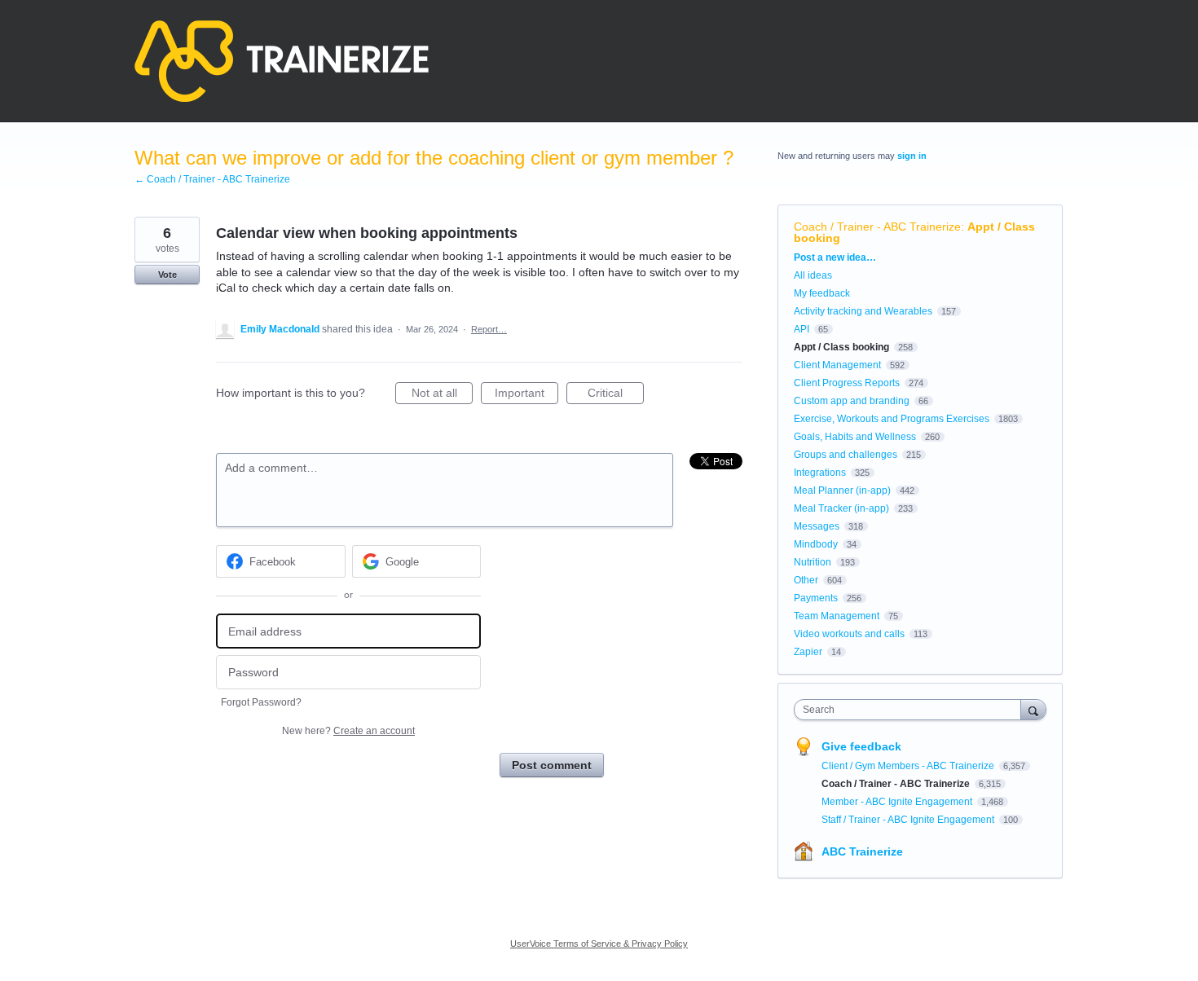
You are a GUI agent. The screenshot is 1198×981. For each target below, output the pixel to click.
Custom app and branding (852, 401)
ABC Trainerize (862, 851)
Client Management (837, 365)
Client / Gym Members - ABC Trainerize (909, 766)
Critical (616, 395)
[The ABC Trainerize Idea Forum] (281, 61)
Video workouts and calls (849, 634)
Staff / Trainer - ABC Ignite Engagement (909, 819)
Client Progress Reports (847, 383)
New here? (348, 731)
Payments (816, 598)
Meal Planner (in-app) (842, 490)
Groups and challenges (845, 454)
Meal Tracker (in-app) (841, 508)
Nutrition (812, 562)
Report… (489, 329)
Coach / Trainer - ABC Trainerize (877, 226)
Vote (167, 274)
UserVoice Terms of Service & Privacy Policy (599, 943)
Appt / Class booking (841, 347)
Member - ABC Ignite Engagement (898, 801)
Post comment (552, 765)
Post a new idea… (835, 257)
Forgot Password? (261, 702)
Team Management (836, 616)
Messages (816, 526)
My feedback (822, 293)
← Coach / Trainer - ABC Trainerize (212, 179)
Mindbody (816, 544)
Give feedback (861, 746)
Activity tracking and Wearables (863, 311)
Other (806, 580)
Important (526, 395)
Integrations (820, 472)
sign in (912, 156)
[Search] (1033, 709)
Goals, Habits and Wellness (855, 436)
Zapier (808, 652)
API (801, 329)
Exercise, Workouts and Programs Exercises (891, 419)
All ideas (813, 275)
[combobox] (911, 709)
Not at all (442, 395)
